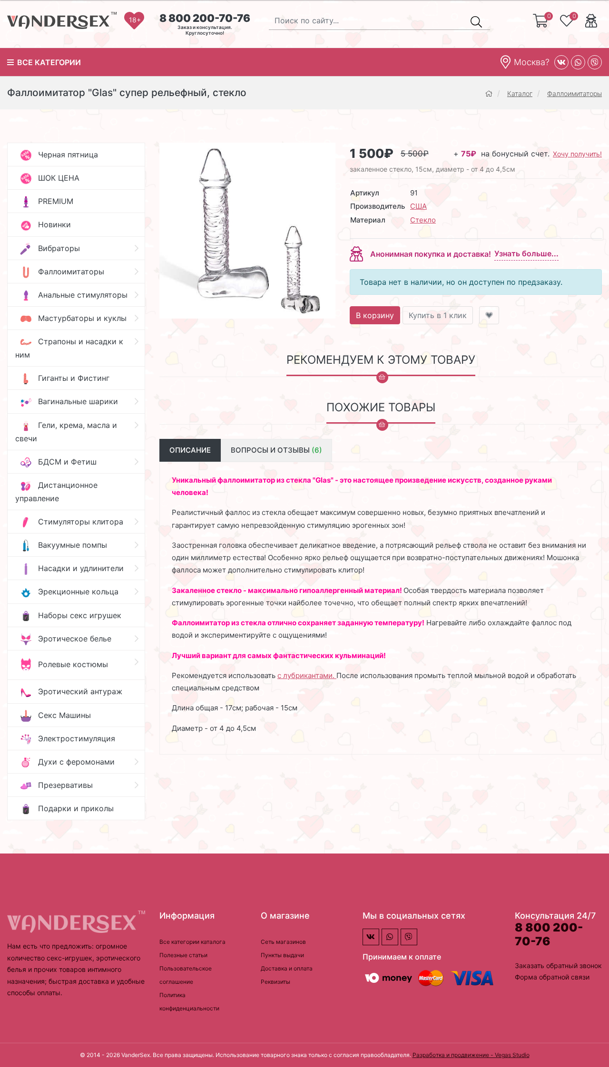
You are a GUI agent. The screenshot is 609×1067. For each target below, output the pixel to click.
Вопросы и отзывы (276, 450)
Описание (190, 450)
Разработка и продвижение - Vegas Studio (471, 1054)
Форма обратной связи (552, 977)
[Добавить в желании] (489, 315)
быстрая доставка (80, 981)
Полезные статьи (183, 955)
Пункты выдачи (282, 955)
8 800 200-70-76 (204, 18)
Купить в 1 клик (438, 315)
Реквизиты (275, 981)
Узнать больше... (526, 253)
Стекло (423, 219)
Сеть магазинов (283, 941)
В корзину (375, 315)
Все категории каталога (192, 941)
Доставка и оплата (287, 968)
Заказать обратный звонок (558, 965)
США (418, 206)
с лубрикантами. (306, 675)
